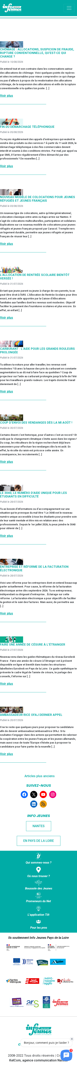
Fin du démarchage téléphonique (27, 127)
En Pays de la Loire (38, 841)
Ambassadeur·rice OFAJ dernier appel (31, 715)
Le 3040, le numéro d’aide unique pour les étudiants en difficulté (33, 494)
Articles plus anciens (39, 776)
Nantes (39, 826)
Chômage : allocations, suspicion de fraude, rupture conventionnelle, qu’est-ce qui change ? (37, 53)
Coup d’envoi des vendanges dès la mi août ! (36, 422)
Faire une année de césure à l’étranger (32, 644)
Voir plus (6, 96)
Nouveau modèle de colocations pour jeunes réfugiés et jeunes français (37, 198)
